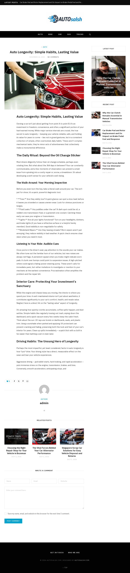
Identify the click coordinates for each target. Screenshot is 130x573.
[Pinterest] (7, 137)
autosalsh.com (82, 560)
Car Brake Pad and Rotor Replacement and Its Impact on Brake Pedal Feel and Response (52, 2)
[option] (109, 76)
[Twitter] (7, 130)
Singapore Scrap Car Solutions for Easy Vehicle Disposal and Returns (72, 452)
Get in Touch (57, 552)
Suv (69, 34)
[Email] (7, 143)
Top (65, 568)
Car (60, 34)
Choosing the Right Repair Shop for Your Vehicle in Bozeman (16, 451)
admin (44, 403)
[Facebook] (7, 124)
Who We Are (74, 552)
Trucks (79, 34)
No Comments (53, 57)
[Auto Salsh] (65, 18)
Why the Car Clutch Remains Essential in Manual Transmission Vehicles (108, 82)
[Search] (89, 34)
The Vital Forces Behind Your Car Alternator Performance (44, 451)
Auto (40, 34)
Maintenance (108, 73)
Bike (50, 34)
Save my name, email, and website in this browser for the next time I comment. (39, 514)
